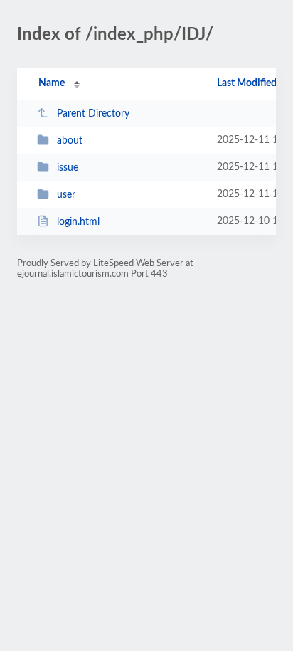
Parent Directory (93, 114)
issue (67, 168)
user (66, 195)
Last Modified (247, 83)
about (69, 141)
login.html (78, 222)
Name (51, 83)
